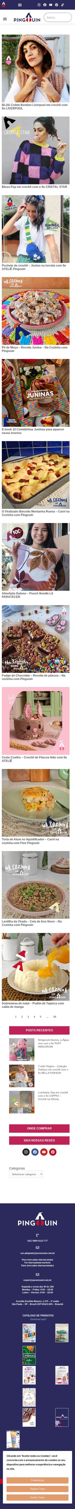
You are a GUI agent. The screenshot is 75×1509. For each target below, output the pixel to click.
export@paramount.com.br (37, 1280)
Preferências (37, 1480)
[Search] (67, 17)
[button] (20, 5)
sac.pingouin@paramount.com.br (37, 1253)
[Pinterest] (56, 4)
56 (54, 1016)
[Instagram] (39, 4)
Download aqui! (38, 1319)
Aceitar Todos (37, 1497)
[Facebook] (44, 4)
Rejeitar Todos (37, 1489)
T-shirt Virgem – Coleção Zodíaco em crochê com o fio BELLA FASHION (53, 1069)
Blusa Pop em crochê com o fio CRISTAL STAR (34, 186)
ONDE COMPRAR (39, 1128)
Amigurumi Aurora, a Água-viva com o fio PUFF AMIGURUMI (53, 1043)
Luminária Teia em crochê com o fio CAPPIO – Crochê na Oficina (53, 1095)
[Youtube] (50, 4)
